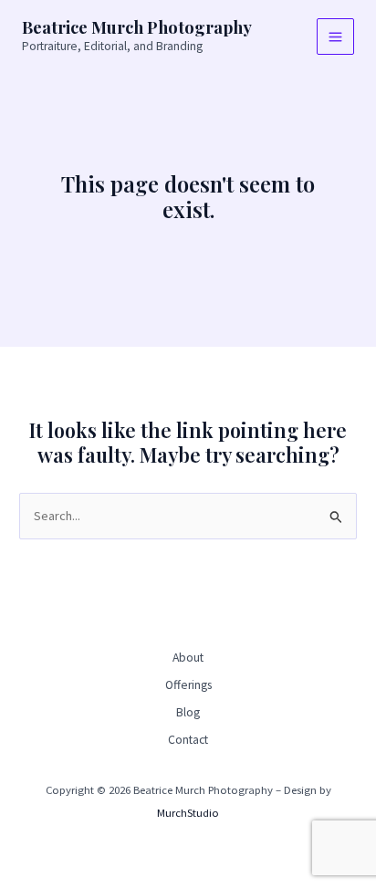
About (188, 657)
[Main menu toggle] (335, 37)
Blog (188, 712)
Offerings (188, 685)
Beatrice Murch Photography (137, 27)
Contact (188, 739)
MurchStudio (188, 812)
